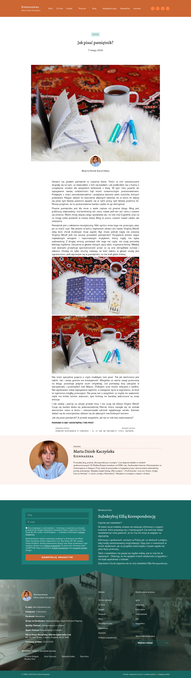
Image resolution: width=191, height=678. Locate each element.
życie (96, 34)
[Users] (168, 8)
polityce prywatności (52, 545)
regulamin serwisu (80, 548)
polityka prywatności (60, 548)
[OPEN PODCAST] (88, 8)
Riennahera (30, 7)
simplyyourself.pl (164, 674)
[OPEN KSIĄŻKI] (74, 8)
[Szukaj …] (147, 8)
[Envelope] (153, 8)
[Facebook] (163, 8)
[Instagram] (158, 8)
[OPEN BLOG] (98, 8)
